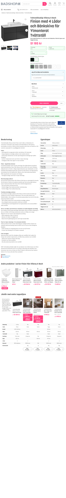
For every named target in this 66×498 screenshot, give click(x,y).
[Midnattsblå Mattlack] (37, 67)
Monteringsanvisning (6, 256)
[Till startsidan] (10, 4)
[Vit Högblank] (54, 67)
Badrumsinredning (11, 12)
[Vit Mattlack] (59, 67)
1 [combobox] (61, 103)
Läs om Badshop (44, 9)
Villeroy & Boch (34, 133)
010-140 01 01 (23, 9)
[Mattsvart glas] (32, 60)
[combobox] (38, 48)
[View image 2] (9, 47)
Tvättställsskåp (28, 12)
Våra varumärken (34, 9)
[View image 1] (3, 47)
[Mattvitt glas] (37, 60)
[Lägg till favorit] (25, 19)
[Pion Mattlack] (41, 67)
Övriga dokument (5, 257)
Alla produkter (7, 9)
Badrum (4, 12)
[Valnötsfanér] (50, 67)
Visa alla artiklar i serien (57, 266)
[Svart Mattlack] (45, 67)
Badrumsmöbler (20, 12)
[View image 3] (15, 47)
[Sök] (45, 4)
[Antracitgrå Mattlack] (32, 67)
